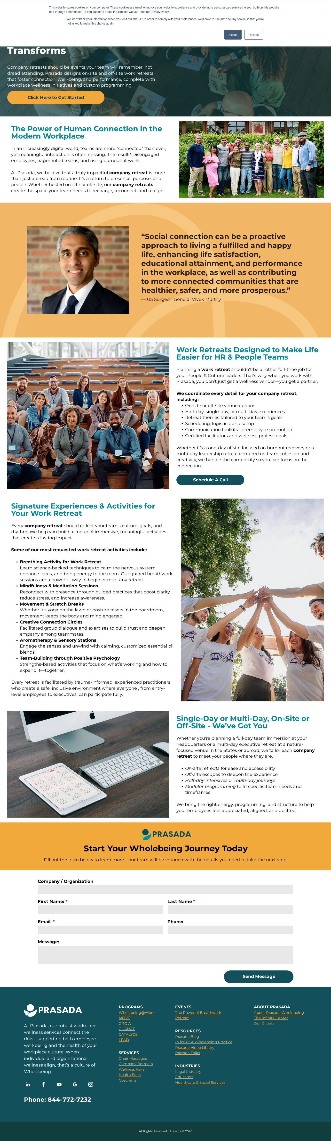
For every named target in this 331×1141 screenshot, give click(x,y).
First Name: (51, 901)
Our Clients (264, 1023)
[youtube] (59, 1085)
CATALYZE (128, 1034)
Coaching (127, 1080)
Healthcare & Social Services (200, 1082)
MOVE (124, 1018)
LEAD (124, 1039)
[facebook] (43, 1085)
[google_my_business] (75, 1085)
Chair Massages (133, 1058)
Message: (48, 941)
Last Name (179, 901)
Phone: (175, 921)
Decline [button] (254, 35)
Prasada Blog (187, 1036)
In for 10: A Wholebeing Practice (203, 1042)
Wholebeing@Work (137, 1012)
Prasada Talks (187, 1053)
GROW (125, 1023)
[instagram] (90, 1085)
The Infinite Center (271, 1018)
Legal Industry (188, 1071)
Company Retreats (136, 1063)
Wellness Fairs (131, 1069)
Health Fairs (130, 1074)
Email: (45, 921)
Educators (184, 1077)
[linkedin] (27, 1085)
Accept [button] (233, 35)
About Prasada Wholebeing (279, 1012)
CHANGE (127, 1028)
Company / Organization (65, 881)
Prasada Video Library (194, 1047)
